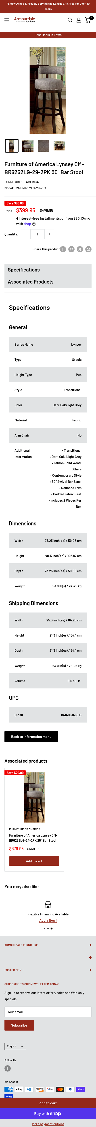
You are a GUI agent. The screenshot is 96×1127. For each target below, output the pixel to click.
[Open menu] (6, 20)
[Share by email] (88, 249)
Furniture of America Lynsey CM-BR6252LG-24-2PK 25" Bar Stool (33, 837)
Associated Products (31, 281)
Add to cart (48, 1103)
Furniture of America (21, 182)
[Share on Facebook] (63, 249)
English (11, 1046)
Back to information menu (31, 736)
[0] (88, 20)
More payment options (48, 1124)
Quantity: (11, 234)
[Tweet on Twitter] (80, 249)
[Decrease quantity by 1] (25, 234)
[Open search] (70, 20)
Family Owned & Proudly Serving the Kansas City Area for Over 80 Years (48, 6)
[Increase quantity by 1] (49, 234)
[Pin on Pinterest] (71, 249)
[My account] (79, 20)
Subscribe (19, 1025)
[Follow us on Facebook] (7, 1068)
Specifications (24, 269)
